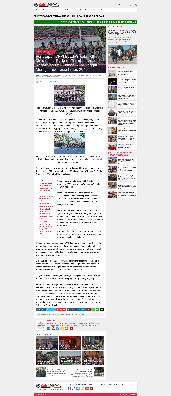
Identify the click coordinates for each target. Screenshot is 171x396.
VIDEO (94, 10)
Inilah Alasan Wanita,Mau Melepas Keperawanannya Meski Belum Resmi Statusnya (127, 81)
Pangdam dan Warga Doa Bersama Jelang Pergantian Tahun (91, 346)
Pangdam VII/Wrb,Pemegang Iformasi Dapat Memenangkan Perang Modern (92, 361)
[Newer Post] (39, 368)
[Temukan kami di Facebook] (49, 328)
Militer (45, 51)
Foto (86, 10)
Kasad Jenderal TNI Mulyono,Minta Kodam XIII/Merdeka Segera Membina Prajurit (69, 361)
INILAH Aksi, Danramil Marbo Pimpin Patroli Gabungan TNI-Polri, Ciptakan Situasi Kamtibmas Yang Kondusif (127, 177)
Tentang (129, 5)
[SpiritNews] (49, 5)
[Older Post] (101, 368)
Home (37, 10)
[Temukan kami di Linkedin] (62, 328)
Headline (39, 51)
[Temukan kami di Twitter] (58, 328)
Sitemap (120, 5)
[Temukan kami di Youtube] (71, 328)
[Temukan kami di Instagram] (53, 328)
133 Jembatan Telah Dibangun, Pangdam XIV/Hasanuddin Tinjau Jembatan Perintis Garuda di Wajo (46, 188)
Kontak (112, 5)
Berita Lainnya (105, 10)
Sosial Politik (65, 10)
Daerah (54, 10)
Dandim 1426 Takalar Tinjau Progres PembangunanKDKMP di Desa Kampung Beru (126, 73)
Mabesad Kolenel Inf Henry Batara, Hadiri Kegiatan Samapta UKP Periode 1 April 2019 (127, 97)
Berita (45, 10)
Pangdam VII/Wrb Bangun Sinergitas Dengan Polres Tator (46, 347)
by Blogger (132, 394)
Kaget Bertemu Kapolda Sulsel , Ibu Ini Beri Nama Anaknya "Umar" (127, 111)
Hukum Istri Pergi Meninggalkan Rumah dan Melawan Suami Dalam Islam (127, 130)
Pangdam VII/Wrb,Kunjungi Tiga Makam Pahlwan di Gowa (46, 362)
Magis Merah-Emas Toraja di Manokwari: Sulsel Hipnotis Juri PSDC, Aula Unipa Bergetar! (126, 138)
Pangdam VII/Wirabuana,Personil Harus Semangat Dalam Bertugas (69, 346)
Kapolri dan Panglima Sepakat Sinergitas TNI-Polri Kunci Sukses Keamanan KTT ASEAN (126, 146)
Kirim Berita (131, 384)
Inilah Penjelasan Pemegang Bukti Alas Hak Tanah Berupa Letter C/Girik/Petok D (127, 105)
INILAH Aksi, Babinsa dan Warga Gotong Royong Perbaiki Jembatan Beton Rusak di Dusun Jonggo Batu (122, 32)
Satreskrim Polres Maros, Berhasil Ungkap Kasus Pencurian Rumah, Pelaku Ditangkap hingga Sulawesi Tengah (127, 186)
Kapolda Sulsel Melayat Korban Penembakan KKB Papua (126, 88)
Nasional (52, 51)
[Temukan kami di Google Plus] (66, 328)
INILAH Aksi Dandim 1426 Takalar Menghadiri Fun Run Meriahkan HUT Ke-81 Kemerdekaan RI (127, 169)
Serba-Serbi (77, 10)
